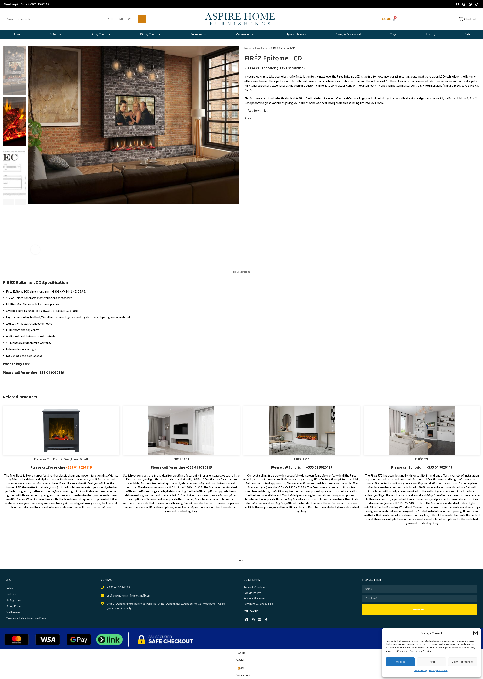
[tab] (241, 269)
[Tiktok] (476, 4)
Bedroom (196, 34)
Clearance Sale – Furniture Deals (26, 618)
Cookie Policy (420, 670)
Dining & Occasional (348, 34)
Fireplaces (261, 48)
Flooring (430, 34)
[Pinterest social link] (264, 118)
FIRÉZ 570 (422, 459)
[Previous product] (471, 48)
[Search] (142, 19)
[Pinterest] (470, 4)
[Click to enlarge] (35, 249)
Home (248, 48)
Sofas (53, 34)
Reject (431, 661)
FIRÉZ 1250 (181, 459)
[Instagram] (464, 4)
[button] (475, 633)
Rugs (393, 34)
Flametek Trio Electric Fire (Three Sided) (61, 459)
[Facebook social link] (255, 118)
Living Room (98, 34)
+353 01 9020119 (292, 68)
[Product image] (61, 430)
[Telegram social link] (273, 118)
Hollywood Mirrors (295, 34)
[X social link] (260, 118)
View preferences (463, 661)
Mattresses (243, 34)
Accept (400, 661)
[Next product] (478, 48)
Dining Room (148, 34)
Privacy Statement (438, 670)
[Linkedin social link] (268, 118)
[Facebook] (457, 4)
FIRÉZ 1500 (301, 459)
